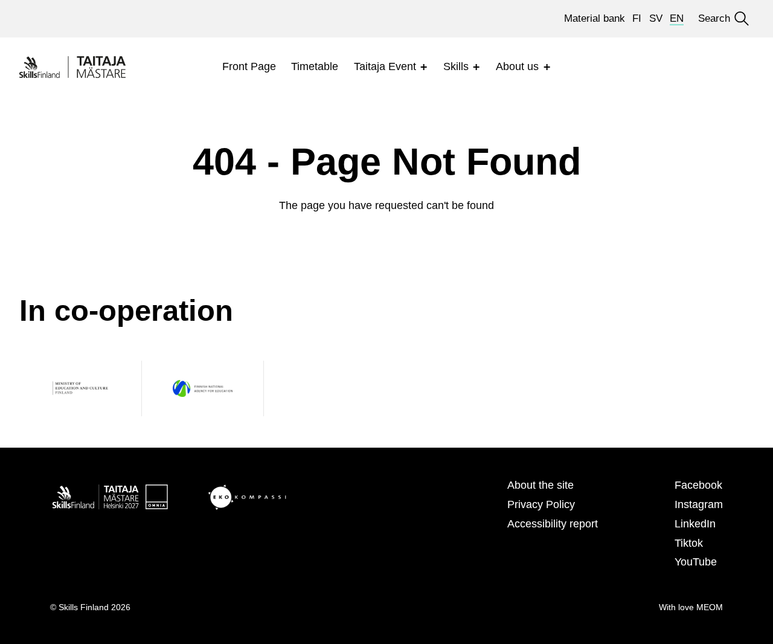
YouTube (696, 562)
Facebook (698, 485)
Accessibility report (552, 524)
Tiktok (689, 543)
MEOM (709, 607)
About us (517, 66)
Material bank (594, 18)
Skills (456, 66)
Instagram (699, 504)
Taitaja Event (385, 66)
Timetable (314, 66)
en (677, 18)
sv (655, 18)
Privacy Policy (541, 504)
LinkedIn (695, 524)
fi (636, 18)
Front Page (249, 66)
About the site (540, 485)
